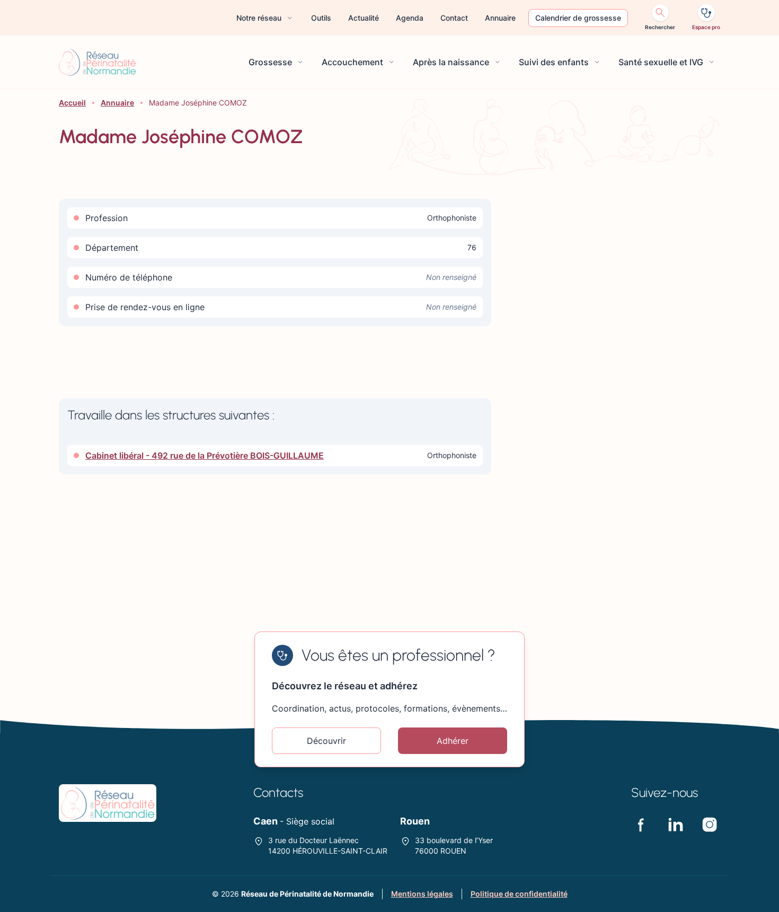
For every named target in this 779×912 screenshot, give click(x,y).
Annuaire (117, 102)
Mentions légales (422, 893)
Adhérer (452, 740)
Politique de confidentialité (519, 893)
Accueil (72, 102)
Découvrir (326, 740)
